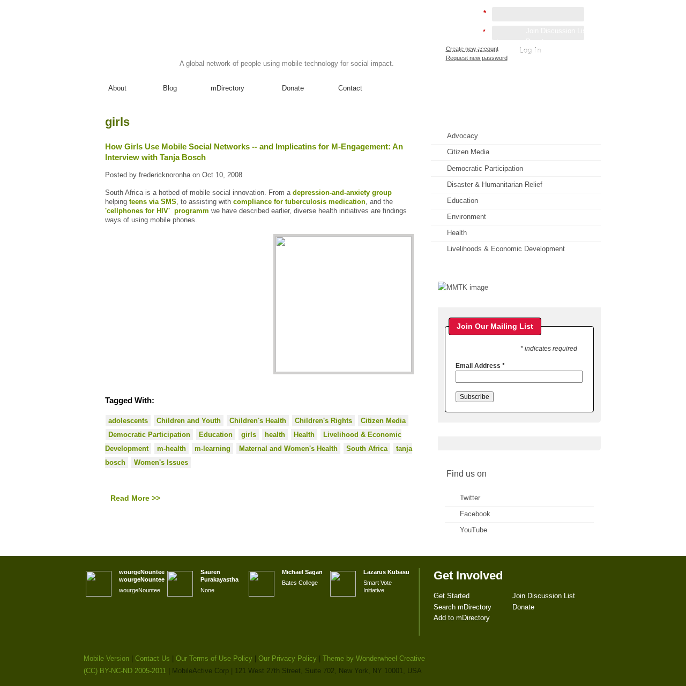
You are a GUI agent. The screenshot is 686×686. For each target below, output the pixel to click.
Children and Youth (188, 421)
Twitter (470, 498)
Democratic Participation (149, 435)
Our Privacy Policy (287, 658)
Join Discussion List (557, 31)
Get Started (468, 31)
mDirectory (227, 88)
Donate (293, 88)
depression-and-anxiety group (342, 193)
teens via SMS (152, 202)
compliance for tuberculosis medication (299, 202)
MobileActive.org (166, 42)
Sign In (578, 62)
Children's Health (257, 421)
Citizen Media (383, 421)
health (275, 435)
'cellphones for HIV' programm (157, 211)
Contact (350, 88)
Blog (170, 88)
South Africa (366, 448)
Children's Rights (323, 421)
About (117, 88)
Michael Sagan (302, 572)
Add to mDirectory (478, 52)
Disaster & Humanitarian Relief (494, 184)
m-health (171, 448)
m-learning (212, 448)
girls (248, 435)
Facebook (475, 514)
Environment (466, 217)
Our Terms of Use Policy (214, 658)
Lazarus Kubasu (386, 572)
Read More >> (135, 498)
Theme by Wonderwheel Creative (374, 658)
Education (216, 435)
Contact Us (152, 658)
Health (304, 435)
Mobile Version (106, 658)
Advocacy (462, 136)
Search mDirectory (479, 41)
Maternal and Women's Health (288, 448)
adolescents (128, 421)
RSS (577, 131)
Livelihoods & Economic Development (506, 249)
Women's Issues (161, 462)
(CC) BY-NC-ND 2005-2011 (125, 671)
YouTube (473, 530)
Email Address (480, 366)
